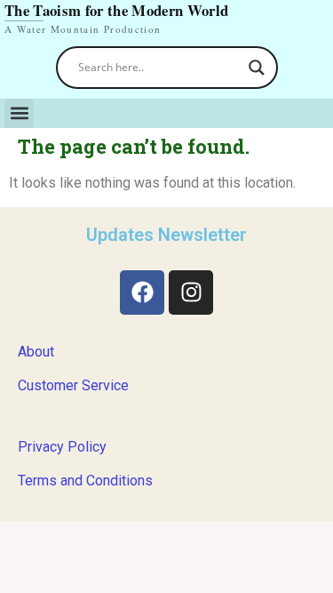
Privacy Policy (62, 446)
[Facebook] (142, 292)
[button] (19, 113)
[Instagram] (191, 292)
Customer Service (73, 385)
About (36, 351)
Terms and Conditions (85, 480)
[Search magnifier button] (256, 67)
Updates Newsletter (166, 234)
